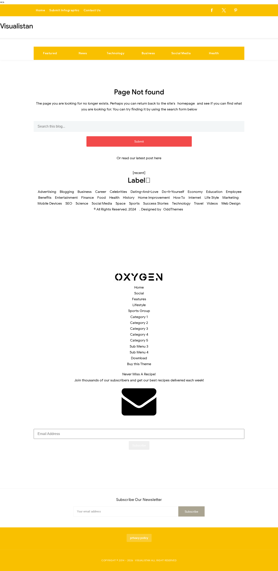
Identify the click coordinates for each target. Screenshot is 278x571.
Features (139, 299)
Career (100, 192)
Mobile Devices (50, 203)
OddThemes (173, 209)
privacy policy (139, 538)
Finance (87, 197)
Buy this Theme (139, 364)
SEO (68, 203)
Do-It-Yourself (173, 192)
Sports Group (139, 311)
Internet (195, 197)
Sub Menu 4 (139, 352)
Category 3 (139, 329)
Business (148, 53)
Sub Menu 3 (139, 346)
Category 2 (139, 323)
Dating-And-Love (144, 192)
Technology (115, 53)
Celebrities (118, 192)
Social (139, 293)
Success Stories (156, 203)
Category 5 (139, 340)
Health (214, 53)
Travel (198, 203)
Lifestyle (139, 305)
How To (179, 197)
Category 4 (139, 334)
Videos (212, 203)
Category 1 (139, 317)
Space (121, 203)
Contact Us (92, 10)
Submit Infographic (64, 10)
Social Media (181, 53)
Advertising (47, 192)
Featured (50, 53)
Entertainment (66, 197)
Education (214, 192)
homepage (186, 103)
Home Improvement (154, 197)
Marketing (230, 197)
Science (82, 203)
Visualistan (143, 560)
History (128, 197)
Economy (195, 192)
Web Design (230, 203)
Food (101, 197)
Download (139, 358)
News (83, 53)
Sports (134, 203)
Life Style (212, 197)
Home (40, 10)
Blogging (67, 192)
